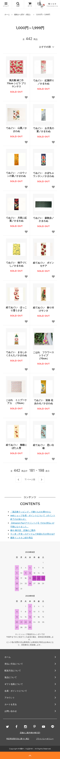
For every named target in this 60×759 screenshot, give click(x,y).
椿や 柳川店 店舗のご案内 (22, 530)
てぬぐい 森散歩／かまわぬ (43, 219)
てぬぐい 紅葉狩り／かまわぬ (43, 82)
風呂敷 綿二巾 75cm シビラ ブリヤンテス (16, 83)
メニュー (6, 6)
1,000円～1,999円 (43, 14)
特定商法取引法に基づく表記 (17, 739)
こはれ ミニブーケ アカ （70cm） (16, 402)
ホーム (7, 14)
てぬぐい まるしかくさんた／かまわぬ (16, 354)
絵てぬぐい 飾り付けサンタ (43, 309)
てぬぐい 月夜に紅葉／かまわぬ (16, 219)
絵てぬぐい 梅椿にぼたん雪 (16, 446)
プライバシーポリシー (45, 739)
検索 (17, 6)
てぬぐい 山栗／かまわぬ (16, 129)
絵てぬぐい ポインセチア (43, 264)
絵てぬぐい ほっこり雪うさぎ (16, 309)
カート (30, 6)
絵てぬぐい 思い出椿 (43, 446)
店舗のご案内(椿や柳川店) (30, 733)
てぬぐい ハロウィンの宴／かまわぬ (16, 174)
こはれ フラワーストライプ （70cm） (43, 355)
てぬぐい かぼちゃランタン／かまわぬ (43, 174)
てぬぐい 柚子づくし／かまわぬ (16, 264)
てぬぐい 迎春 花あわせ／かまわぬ (43, 402)
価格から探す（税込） (23, 14)
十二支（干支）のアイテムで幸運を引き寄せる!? (32, 534)
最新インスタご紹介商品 (21, 537)
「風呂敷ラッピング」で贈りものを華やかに (30, 511)
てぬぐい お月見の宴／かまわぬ (43, 130)
